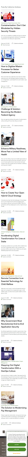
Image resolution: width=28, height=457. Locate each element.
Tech (19, 23)
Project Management (9, 276)
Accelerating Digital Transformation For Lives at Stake (13, 238)
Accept (17, 444)
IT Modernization (13, 107)
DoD (2, 146)
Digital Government (13, 23)
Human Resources (5, 405)
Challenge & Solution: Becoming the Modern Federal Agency (11, 112)
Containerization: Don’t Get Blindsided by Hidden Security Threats (13, 28)
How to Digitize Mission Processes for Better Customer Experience (11, 69)
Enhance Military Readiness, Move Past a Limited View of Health (13, 151)
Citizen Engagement (6, 64)
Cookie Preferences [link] (4, 456)
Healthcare (6, 146)
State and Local (18, 276)
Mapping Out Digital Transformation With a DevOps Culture (11, 368)
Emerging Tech (4, 107)
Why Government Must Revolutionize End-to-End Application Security (12, 324)
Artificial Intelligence (6, 232)
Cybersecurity (4, 23)
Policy (2, 276)
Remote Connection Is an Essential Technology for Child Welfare (12, 281)
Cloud (12, 64)
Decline (16, 449)
